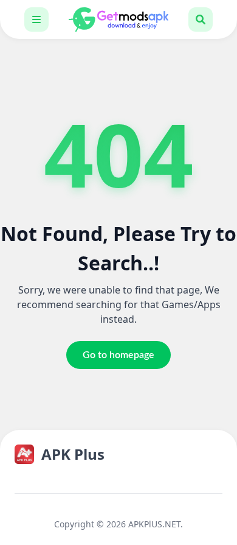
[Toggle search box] (200, 19)
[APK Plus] (118, 19)
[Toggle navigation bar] (36, 19)
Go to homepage (118, 355)
